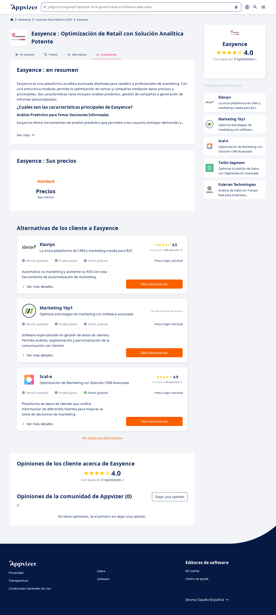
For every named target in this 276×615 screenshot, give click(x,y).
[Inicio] (11, 19)
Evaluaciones (109, 54)
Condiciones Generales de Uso (30, 588)
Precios (53, 54)
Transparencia (18, 580)
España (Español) (211, 599)
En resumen (27, 54)
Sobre (101, 571)
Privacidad (16, 573)
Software (103, 579)
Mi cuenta (192, 571)
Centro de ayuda (196, 579)
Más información (154, 284)
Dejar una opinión (169, 496)
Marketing (24, 19)
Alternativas (79, 54)
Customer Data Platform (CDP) (54, 19)
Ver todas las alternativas (102, 438)
